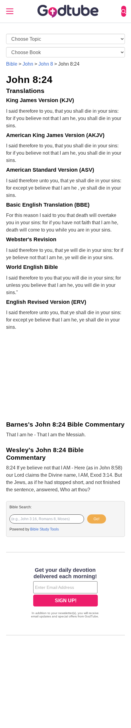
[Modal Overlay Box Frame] (65, 593)
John (28, 64)
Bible (11, 64)
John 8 (45, 64)
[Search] (123, 11)
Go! (96, 519)
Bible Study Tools (44, 529)
